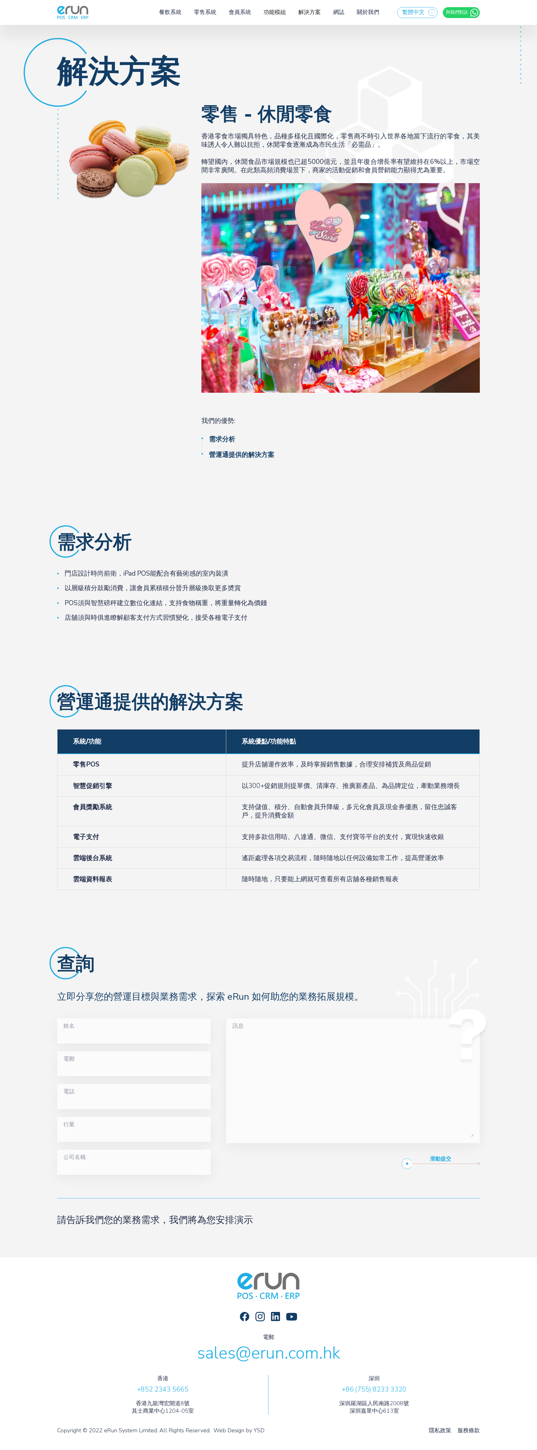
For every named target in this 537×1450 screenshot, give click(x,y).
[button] (417, 12)
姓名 (69, 1026)
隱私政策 (440, 1430)
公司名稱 (74, 1157)
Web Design (228, 1430)
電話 (69, 1091)
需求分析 (222, 439)
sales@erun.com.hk (268, 1352)
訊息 (238, 1026)
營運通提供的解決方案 (241, 454)
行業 (69, 1124)
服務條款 (468, 1430)
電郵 (69, 1059)
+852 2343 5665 (162, 1389)
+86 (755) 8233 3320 (374, 1389)
